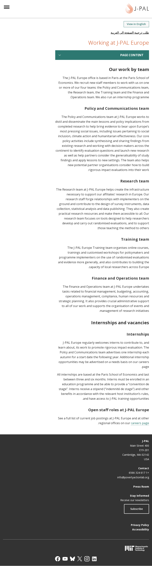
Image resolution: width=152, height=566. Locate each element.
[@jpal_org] (87, 558)
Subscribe (136, 509)
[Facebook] (57, 558)
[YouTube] (65, 558)
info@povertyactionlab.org (133, 477)
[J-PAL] (137, 9)
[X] (79, 558)
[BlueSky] (72, 558)
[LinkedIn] (94, 558)
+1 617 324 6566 (139, 472)
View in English (136, 24)
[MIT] (76, 548)
